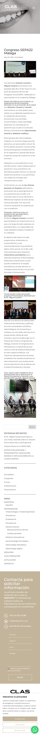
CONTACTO (9, 564)
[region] (20, 714)
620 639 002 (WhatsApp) (20, 626)
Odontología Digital (14, 549)
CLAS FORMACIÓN (12, 556)
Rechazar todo (20, 730)
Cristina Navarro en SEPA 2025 (17, 446)
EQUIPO (9, 505)
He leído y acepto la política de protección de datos (19, 669)
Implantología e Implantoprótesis (20, 512)
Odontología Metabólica (16, 545)
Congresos (8, 478)
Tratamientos (10, 490)
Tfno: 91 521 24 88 (17, 615)
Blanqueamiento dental (17, 530)
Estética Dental (12, 527)
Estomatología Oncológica (17, 541)
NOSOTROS (9, 502)
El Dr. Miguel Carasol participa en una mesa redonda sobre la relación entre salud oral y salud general (19, 440)
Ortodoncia (10, 515)
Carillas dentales (14, 533)
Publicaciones (10, 486)
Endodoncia (11, 519)
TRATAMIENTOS (11, 509)
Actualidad (19, 57)
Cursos (7, 482)
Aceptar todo (20, 719)
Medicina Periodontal (15, 537)
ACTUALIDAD (10, 560)
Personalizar (20, 725)
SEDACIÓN (8, 552)
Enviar (20, 677)
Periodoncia (11, 523)
